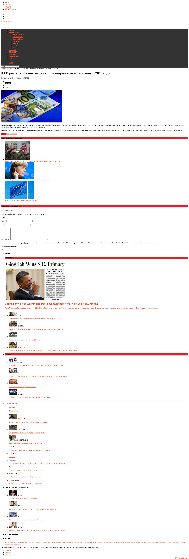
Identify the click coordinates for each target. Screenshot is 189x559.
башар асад (105, 542)
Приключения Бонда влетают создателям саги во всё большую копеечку (33, 509)
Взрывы (15, 45)
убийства (72, 542)
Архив (7, 2)
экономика (99, 542)
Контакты (8, 8)
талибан (20, 544)
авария (117, 542)
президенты (86, 542)
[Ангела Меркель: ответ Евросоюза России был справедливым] (19, 178)
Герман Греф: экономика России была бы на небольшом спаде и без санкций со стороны (38, 376)
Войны (15, 48)
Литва (15, 134)
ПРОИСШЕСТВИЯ (14, 56)
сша (57, 542)
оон (170, 542)
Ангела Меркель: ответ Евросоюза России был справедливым (27, 180)
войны (44, 542)
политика (64, 542)
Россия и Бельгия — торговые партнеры (22, 387)
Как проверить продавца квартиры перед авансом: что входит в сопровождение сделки (38, 463)
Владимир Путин (13, 544)
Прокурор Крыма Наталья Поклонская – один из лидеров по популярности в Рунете (37, 530)
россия (18, 542)
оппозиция (122, 542)
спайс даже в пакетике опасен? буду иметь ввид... (25, 477)
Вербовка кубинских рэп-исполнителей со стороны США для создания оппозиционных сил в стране (43, 350)
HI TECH (11, 58)
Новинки (12, 407)
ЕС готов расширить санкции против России (21, 200)
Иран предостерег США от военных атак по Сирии (26, 443)
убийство (133, 542)
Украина (14, 542)
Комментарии (14, 411)
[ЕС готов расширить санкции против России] (19, 199)
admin (19, 419)
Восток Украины (18, 37)
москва (94, 542)
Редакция (8, 6)
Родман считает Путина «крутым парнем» (23, 498)
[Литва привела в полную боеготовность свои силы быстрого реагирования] (17, 159)
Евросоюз (9, 134)
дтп (41, 542)
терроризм (127, 542)
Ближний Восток (18, 39)
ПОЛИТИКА (12, 50)
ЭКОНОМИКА (13, 52)
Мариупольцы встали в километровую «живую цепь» (27, 433)
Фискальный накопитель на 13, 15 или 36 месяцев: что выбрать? (30, 450)
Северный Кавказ (18, 35)
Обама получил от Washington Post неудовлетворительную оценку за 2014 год (35, 318)
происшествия (8, 542)
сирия (81, 542)
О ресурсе (8, 4)
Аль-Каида (16, 41)
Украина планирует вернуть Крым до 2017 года (25, 340)
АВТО (10, 61)
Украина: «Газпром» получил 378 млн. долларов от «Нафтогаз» (30, 397)
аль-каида (147, 542)
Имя (3, 217)
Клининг (12, 457)
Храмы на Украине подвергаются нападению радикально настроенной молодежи (36, 329)
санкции (7, 544)
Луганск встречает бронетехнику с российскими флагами (28, 422)
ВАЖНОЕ (48, 542)
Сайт (2, 225)
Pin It (6, 87)
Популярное (13, 403)
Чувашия (173, 542)
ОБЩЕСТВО (12, 54)
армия (59, 542)
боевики (22, 542)
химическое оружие (161, 542)
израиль (183, 542)
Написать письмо (10, 9)
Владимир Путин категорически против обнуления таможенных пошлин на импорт (37, 365)
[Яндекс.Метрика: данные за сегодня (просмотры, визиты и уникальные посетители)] (181, 558)
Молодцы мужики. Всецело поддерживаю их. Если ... (27, 470)
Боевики (15, 43)
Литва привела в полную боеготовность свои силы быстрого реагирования (32, 161)
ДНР (167, 542)
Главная (11, 30)
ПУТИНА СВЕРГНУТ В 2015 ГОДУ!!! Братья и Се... (26, 483)
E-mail (3, 221)
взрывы (53, 542)
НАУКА (11, 63)
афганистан (153, 542)
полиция (77, 542)
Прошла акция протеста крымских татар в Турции (26, 520)
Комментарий (5, 239)
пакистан (178, 542)
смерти (68, 542)
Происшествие (111, 542)
